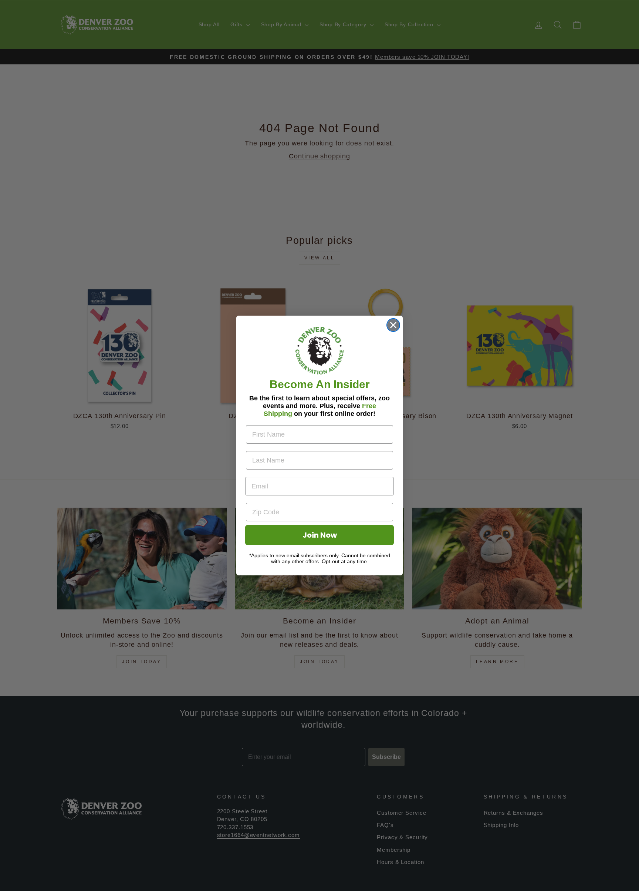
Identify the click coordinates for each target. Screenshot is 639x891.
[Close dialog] (393, 325)
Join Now (319, 535)
